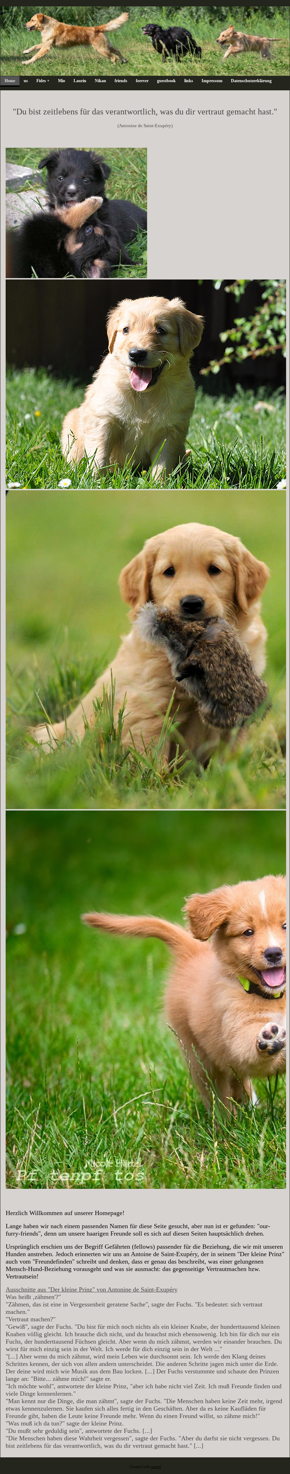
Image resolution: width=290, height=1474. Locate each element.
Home (10, 80)
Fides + (43, 80)
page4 (156, 1467)
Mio (61, 80)
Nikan (100, 80)
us (26, 80)
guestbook (166, 80)
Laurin (80, 80)
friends (121, 80)
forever (142, 80)
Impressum (212, 80)
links (188, 80)
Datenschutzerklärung (251, 80)
